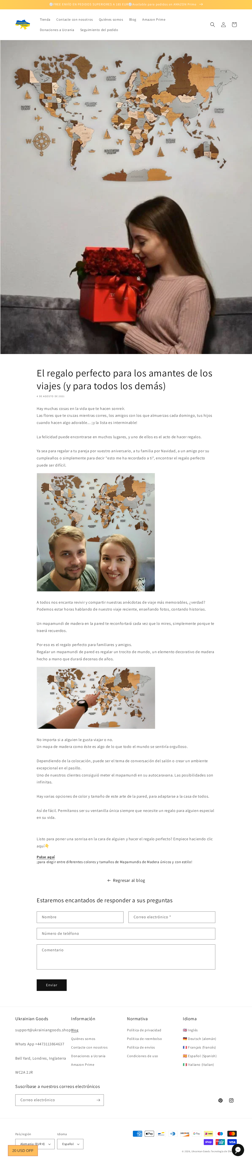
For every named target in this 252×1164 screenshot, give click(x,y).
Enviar (51, 985)
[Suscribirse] (98, 1100)
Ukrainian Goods (201, 1151)
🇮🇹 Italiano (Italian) (198, 1064)
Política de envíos (141, 1047)
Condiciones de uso (142, 1056)
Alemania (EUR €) (32, 1144)
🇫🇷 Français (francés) (199, 1047)
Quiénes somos (83, 1038)
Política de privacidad (144, 1030)
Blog (74, 1030)
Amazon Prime (82, 1064)
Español (68, 1144)
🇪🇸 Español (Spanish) (200, 1056)
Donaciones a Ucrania (88, 1056)
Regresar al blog (129, 880)
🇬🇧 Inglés (190, 1030)
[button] (212, 24)
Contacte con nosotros (89, 1047)
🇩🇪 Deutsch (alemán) (199, 1038)
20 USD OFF (22, 1150)
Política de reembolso (144, 1038)
